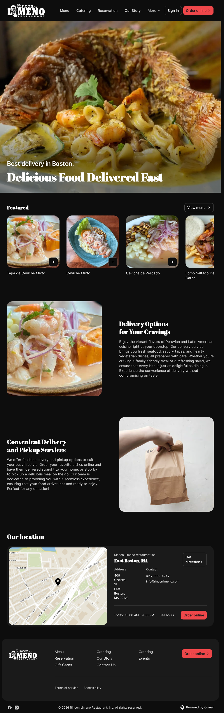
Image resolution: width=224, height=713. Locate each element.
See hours (167, 615)
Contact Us (106, 665)
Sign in (173, 10)
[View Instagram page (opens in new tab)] (16, 707)
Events (144, 658)
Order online (194, 615)
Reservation (108, 10)
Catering (83, 10)
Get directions (194, 559)
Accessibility (92, 688)
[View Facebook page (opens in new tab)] (9, 707)
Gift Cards (63, 665)
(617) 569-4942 (157, 576)
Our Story (133, 10)
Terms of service (66, 688)
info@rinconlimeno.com (162, 581)
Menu (64, 10)
